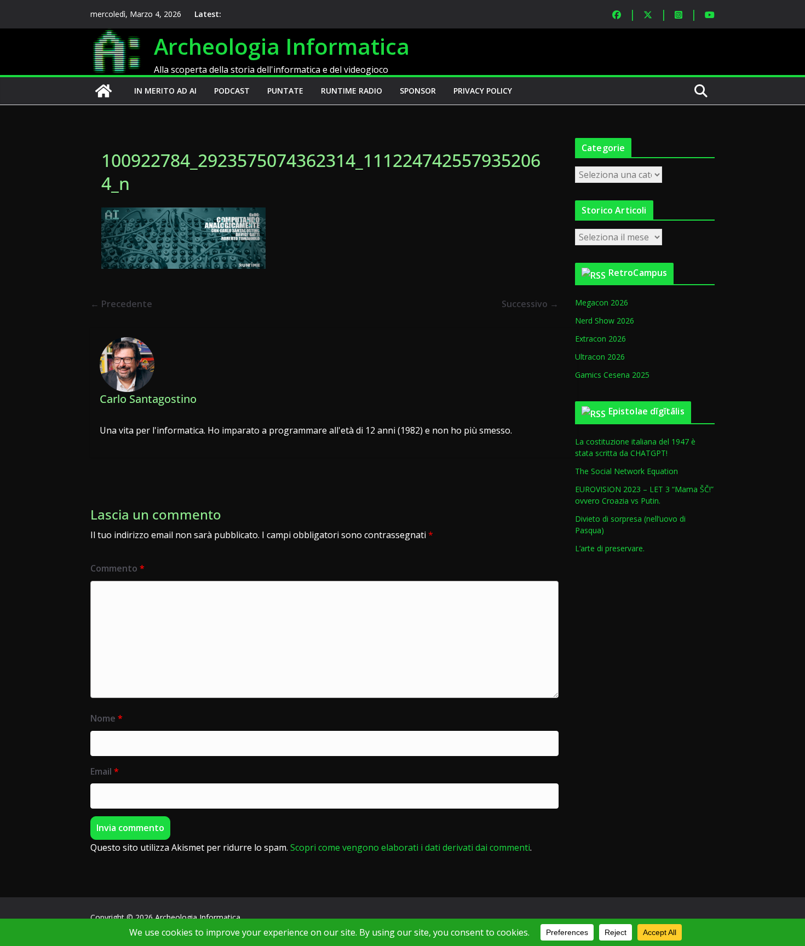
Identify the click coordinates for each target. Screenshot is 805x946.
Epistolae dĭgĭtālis (646, 411)
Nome (106, 718)
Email (104, 771)
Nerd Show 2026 (604, 320)
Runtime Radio (351, 90)
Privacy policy (482, 90)
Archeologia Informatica (282, 46)
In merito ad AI (165, 90)
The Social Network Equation (626, 471)
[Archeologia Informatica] (103, 91)
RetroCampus (638, 273)
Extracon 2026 (600, 338)
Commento (117, 568)
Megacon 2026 (601, 302)
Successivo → (530, 304)
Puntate (285, 90)
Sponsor (418, 90)
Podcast (232, 90)
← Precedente (121, 304)
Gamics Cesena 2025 (612, 375)
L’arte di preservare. (610, 548)
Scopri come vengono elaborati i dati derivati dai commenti (410, 847)
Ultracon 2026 (600, 356)
